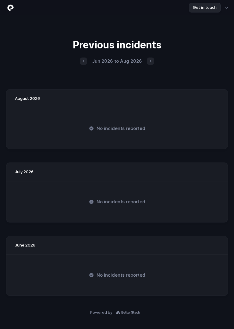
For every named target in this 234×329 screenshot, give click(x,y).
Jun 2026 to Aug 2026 (117, 61)
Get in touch (205, 7)
